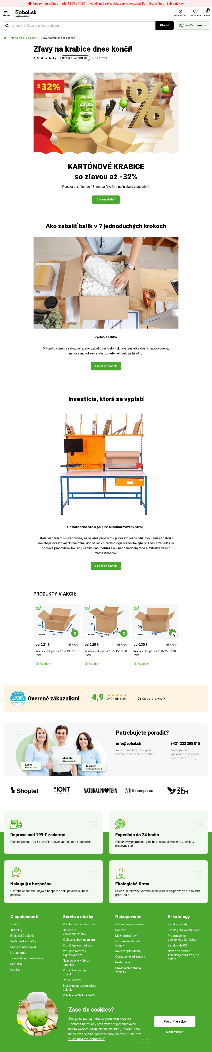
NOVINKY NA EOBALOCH (75, 58)
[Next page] (174, 635)
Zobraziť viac (175, 3)
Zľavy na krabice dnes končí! (58, 37)
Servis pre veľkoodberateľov (74, 932)
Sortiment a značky (23, 941)
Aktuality (16, 930)
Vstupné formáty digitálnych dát (74, 953)
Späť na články (46, 58)
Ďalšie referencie (150, 698)
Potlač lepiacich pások (77, 945)
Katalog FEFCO (177, 945)
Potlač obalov (72, 980)
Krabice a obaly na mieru (79, 939)
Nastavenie (174, 1032)
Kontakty (16, 964)
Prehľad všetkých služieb (79, 924)
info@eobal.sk (128, 743)
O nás (14, 924)
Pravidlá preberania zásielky (128, 970)
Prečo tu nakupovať (23, 947)
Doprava (120, 930)
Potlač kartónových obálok (75, 972)
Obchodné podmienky (129, 924)
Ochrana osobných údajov (127, 943)
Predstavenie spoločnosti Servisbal (182, 937)
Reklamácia (123, 962)
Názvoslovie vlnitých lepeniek (76, 962)
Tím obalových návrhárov (26, 958)
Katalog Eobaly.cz (179, 924)
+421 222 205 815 (185, 743)
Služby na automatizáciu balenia (79, 987)
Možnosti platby (126, 935)
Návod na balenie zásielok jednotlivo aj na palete (183, 955)
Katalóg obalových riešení (184, 930)
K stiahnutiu (18, 952)
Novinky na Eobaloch (23, 37)
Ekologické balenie (22, 935)
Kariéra (15, 969)
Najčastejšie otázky (128, 951)
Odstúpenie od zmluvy (130, 956)
